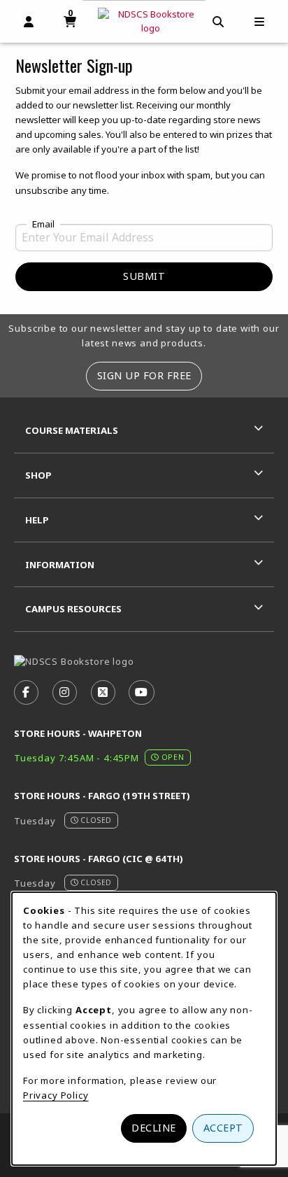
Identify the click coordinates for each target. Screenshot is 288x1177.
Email (43, 224)
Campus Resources (73, 608)
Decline (153, 1127)
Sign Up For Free (144, 375)
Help (37, 520)
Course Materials (71, 430)
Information (59, 564)
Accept (223, 1127)
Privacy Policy (56, 1095)
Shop (38, 475)
